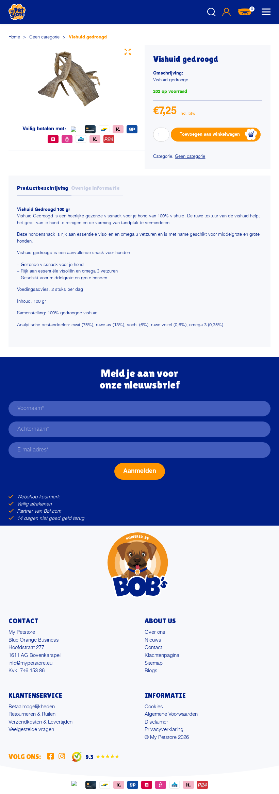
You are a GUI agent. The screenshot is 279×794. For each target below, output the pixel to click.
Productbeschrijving (42, 188)
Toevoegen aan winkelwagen (210, 134)
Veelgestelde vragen (31, 729)
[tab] (44, 190)
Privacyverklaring (164, 729)
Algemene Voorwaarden (171, 714)
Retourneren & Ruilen (32, 714)
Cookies (154, 706)
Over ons (155, 632)
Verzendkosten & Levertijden (40, 722)
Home (14, 37)
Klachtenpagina (162, 655)
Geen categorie (44, 37)
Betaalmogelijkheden (32, 706)
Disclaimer (156, 722)
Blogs (151, 670)
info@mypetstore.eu (30, 663)
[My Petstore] (17, 12)
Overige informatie (95, 188)
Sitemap (154, 663)
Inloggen (226, 12)
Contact (153, 647)
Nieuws (153, 640)
